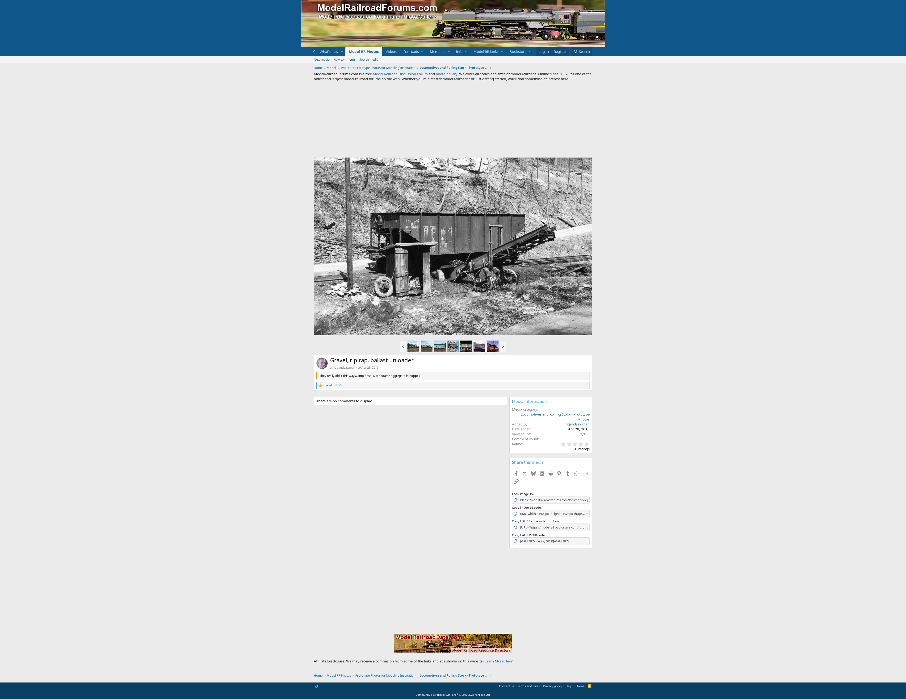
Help (569, 686)
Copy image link (523, 494)
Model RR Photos (364, 51)
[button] (342, 51)
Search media (368, 59)
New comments (344, 59)
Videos (391, 51)
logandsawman (345, 367)
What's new (329, 51)
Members (437, 51)
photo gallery (446, 73)
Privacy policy (552, 686)
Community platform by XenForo (453, 694)
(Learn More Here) (498, 661)
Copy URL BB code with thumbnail (536, 521)
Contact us (506, 686)
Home (580, 686)
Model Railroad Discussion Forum (400, 73)
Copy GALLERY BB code (528, 535)
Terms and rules (528, 686)
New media (322, 59)
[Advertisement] (453, 119)
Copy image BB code (526, 507)
